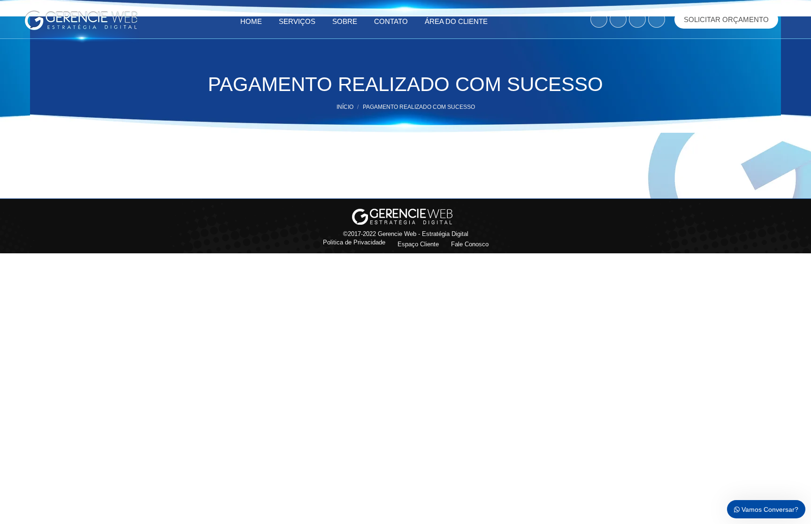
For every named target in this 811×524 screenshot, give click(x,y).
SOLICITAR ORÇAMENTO (726, 19)
